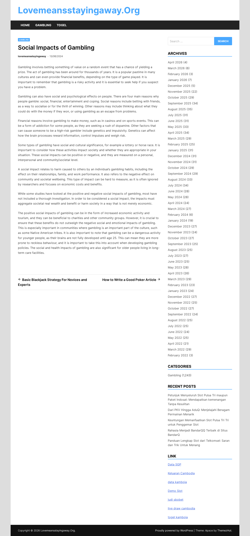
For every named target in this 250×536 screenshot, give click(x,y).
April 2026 (175, 62)
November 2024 (179, 162)
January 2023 (177, 291)
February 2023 (178, 285)
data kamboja (177, 482)
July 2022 (175, 326)
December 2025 (179, 86)
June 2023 (175, 261)
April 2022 (175, 343)
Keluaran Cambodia (181, 473)
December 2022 (179, 296)
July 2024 (175, 185)
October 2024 (177, 168)
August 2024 (177, 179)
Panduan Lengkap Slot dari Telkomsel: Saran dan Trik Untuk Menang (199, 443)
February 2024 (178, 214)
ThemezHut (224, 530)
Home (25, 25)
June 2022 (175, 332)
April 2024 (175, 203)
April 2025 (175, 132)
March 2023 (176, 279)
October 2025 (177, 97)
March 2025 (176, 138)
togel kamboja (178, 517)
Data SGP (174, 464)
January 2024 (177, 220)
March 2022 (176, 349)
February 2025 (178, 144)
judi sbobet (175, 499)
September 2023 (179, 244)
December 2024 (179, 156)
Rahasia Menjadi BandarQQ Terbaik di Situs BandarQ (197, 433)
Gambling (43, 25)
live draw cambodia (181, 508)
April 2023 (175, 273)
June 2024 (175, 191)
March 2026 (176, 68)
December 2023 (179, 226)
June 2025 (175, 121)
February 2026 (178, 74)
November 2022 (179, 302)
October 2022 (177, 308)
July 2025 (175, 115)
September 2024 (179, 173)
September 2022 (179, 314)
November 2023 (179, 232)
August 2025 (177, 109)
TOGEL (62, 25)
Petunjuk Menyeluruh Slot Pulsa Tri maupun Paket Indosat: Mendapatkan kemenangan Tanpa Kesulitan (197, 399)
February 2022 (178, 355)
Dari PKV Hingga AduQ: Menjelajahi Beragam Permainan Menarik (199, 412)
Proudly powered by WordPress (174, 530)
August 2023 (177, 250)
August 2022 (177, 320)
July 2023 (175, 255)
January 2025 (177, 150)
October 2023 (177, 238)
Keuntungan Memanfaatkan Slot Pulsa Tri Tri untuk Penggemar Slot (198, 422)
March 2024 (176, 209)
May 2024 (175, 197)
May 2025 (175, 127)
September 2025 (179, 103)
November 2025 (179, 91)
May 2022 (175, 338)
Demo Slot (175, 491)
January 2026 (177, 80)
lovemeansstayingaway (32, 56)
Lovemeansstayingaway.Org (79, 10)
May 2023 (175, 267)
